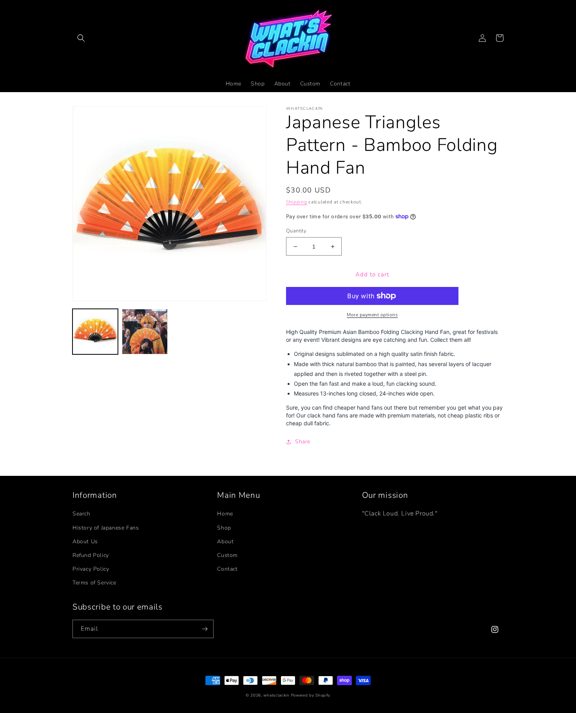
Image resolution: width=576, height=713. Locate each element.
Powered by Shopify (311, 695)
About (225, 541)
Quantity (296, 230)
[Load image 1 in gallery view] (95, 331)
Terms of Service (94, 582)
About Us (85, 541)
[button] (81, 38)
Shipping (296, 202)
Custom (227, 555)
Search (81, 513)
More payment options (372, 315)
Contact (227, 569)
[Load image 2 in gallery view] (144, 331)
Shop (224, 528)
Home (225, 513)
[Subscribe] (204, 629)
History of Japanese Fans (105, 528)
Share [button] (302, 441)
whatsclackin (276, 695)
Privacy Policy (90, 569)
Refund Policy (90, 555)
